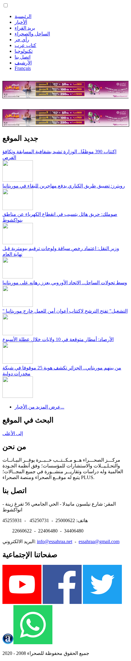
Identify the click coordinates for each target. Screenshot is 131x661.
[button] (6, 5)
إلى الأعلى (12, 433)
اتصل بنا (22, 57)
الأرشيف (23, 62)
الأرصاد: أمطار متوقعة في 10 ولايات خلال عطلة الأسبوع (58, 339)
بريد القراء (25, 28)
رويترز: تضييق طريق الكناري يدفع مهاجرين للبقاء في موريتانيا (63, 185)
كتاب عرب (25, 45)
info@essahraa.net (54, 541)
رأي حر (22, 39)
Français (23, 68)
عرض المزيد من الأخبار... (39, 406)
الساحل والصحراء (32, 33)
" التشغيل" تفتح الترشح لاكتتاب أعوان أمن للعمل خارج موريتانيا (65, 311)
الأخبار (21, 22)
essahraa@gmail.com (99, 541)
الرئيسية (23, 16)
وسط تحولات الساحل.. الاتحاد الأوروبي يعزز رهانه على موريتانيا (64, 282)
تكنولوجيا (24, 51)
